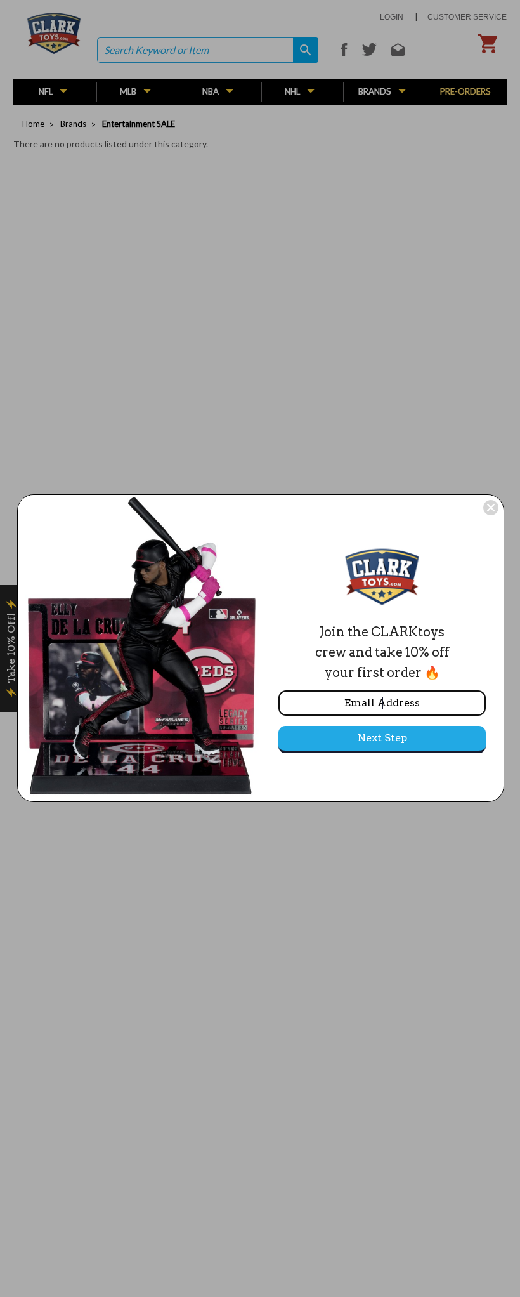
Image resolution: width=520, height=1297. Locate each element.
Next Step (382, 738)
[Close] (490, 507)
